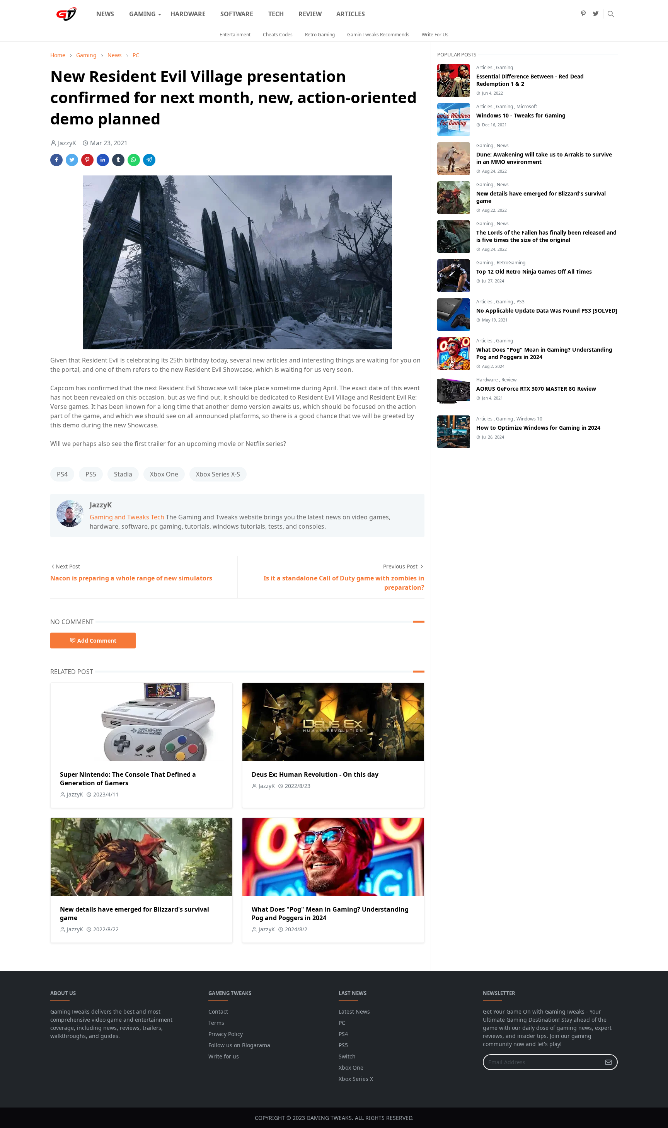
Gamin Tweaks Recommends (378, 34)
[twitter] (596, 14)
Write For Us (435, 34)
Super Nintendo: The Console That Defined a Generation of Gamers (128, 778)
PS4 (62, 474)
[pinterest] (583, 14)
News (503, 145)
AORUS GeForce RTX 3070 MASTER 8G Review (536, 388)
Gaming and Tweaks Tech (127, 517)
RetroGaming (511, 262)
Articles (485, 67)
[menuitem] (105, 14)
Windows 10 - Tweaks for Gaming (521, 115)
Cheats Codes (278, 34)
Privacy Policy (225, 1034)
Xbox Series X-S (218, 474)
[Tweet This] (72, 160)
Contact (218, 1011)
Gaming (504, 67)
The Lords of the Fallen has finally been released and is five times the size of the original (546, 236)
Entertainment (235, 34)
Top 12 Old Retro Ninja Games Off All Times (534, 271)
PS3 (520, 301)
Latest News (354, 1011)
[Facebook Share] (56, 160)
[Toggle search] (611, 14)
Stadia (123, 474)
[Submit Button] (608, 1062)
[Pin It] (87, 160)
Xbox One (164, 474)
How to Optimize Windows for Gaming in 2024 (538, 427)
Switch (347, 1056)
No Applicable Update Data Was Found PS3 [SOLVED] (546, 310)
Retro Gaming (320, 34)
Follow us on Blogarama (239, 1045)
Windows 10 (529, 418)
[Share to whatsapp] (134, 160)
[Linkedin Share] (103, 160)
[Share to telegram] (149, 160)
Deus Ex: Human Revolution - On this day (315, 774)
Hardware (487, 379)
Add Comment (96, 640)
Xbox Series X (356, 1078)
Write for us (223, 1056)
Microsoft (526, 106)
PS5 (90, 474)
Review (508, 379)
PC (342, 1022)
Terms (216, 1022)
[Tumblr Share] (118, 160)
